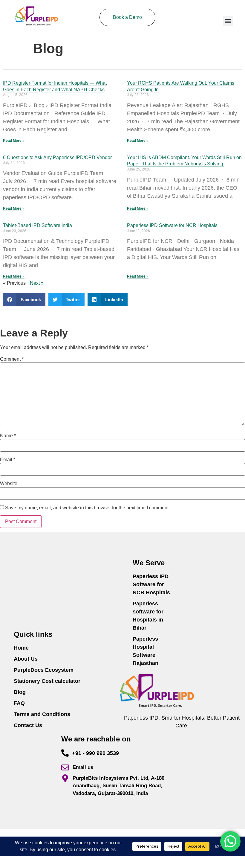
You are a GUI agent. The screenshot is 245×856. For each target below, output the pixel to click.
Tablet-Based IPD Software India (37, 225)
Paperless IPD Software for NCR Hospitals (172, 225)
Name (8, 435)
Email (7, 459)
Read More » (13, 140)
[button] (228, 21)
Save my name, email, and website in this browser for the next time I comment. (87, 507)
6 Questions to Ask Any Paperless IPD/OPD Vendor (57, 157)
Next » (37, 283)
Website (8, 483)
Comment (12, 359)
